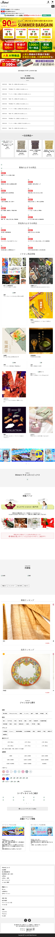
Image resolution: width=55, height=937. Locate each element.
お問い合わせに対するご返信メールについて (12, 13)
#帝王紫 (33, 724)
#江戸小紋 (10, 720)
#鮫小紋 (20, 720)
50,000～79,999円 (27, 763)
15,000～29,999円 (44, 759)
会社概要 (4, 869)
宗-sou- (4, 889)
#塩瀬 (36, 713)
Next (54, 798)
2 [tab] (29, 464)
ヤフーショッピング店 (7, 902)
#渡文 (34, 731)
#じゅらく (11, 731)
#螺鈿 (38, 724)
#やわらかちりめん (13, 713)
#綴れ (25, 720)
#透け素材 (5, 713)
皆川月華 (20, 585)
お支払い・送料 (5, 878)
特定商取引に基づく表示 (7, 874)
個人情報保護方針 (6, 871)
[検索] (52, 6)
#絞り (4, 720)
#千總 (44, 731)
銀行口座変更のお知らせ (8, 11)
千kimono (4, 913)
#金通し (27, 724)
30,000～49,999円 (10, 763)
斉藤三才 (4, 585)
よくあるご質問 (5, 882)
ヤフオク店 (4, 904)
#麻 (46, 713)
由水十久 (27, 585)
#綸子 (32, 713)
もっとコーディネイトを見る (28, 808)
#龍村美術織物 (19, 731)
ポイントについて (6, 880)
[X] (25, 920)
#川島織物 (5, 731)
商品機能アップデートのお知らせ (10, 9)
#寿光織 (41, 713)
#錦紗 (21, 713)
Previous (1, 798)
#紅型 (15, 724)
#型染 (10, 724)
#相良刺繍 (5, 724)
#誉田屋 (39, 731)
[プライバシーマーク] (22, 929)
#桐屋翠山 (5, 734)
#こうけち (26, 713)
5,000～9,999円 (10, 759)
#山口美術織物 (27, 731)
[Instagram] (29, 920)
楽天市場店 (4, 900)
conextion (4, 911)
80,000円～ (44, 763)
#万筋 (15, 720)
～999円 (10, 755)
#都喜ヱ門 (50, 731)
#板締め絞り (21, 724)
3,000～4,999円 (44, 755)
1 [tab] (26, 464)
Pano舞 (4, 915)
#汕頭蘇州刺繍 (43, 720)
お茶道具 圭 (4, 891)
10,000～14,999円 (27, 759)
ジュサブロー (12, 585)
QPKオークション (6, 893)
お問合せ (4, 876)
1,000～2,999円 (27, 755)
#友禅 (30, 720)
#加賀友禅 (36, 720)
